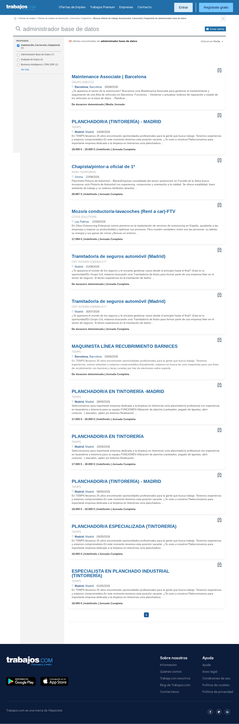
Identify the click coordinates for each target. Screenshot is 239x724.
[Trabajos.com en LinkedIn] (227, 712)
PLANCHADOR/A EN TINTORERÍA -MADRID (118, 391)
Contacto (145, 7)
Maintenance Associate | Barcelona (109, 76)
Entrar (183, 7)
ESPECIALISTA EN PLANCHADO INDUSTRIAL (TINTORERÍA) (120, 573)
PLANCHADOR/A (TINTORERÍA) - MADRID (116, 121)
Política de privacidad (217, 692)
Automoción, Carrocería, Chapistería (40, 45)
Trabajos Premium (102, 7)
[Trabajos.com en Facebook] (210, 712)
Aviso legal (209, 671)
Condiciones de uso (216, 678)
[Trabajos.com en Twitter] (219, 712)
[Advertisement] (139, 57)
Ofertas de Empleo (72, 7)
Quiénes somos (171, 671)
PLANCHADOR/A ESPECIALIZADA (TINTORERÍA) (124, 526)
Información (168, 665)
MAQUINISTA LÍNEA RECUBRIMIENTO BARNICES (125, 346)
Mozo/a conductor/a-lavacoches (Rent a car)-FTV (123, 211)
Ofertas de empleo (27, 18)
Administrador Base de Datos (36, 54)
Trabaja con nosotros (175, 678)
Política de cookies (215, 685)
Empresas (126, 7)
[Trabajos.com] (21, 10)
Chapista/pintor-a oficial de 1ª (103, 166)
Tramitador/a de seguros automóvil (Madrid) (118, 256)
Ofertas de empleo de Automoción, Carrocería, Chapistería (64, 18)
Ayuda (206, 665)
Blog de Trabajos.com (175, 685)
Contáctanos (169, 692)
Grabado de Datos (30, 59)
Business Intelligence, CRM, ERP (38, 64)
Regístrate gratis (216, 7)
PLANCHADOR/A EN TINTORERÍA (108, 436)
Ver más (25, 69)
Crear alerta (217, 28)
